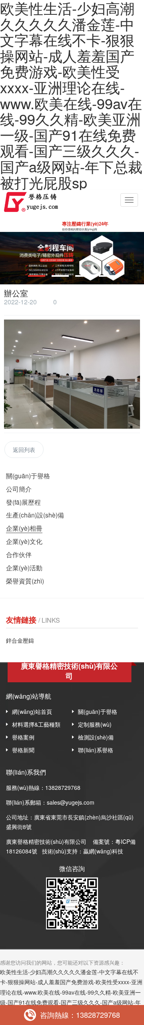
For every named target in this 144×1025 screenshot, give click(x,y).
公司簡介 (19, 489)
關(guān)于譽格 (28, 475)
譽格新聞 (23, 750)
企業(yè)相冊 (24, 528)
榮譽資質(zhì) (25, 580)
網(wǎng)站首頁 (32, 711)
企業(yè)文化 (24, 541)
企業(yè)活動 (24, 567)
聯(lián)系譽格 (95, 750)
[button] (36, 276)
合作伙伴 (19, 554)
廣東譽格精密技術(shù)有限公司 (46, 841)
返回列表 (24, 450)
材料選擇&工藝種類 (36, 724)
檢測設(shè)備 (96, 737)
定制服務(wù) (95, 724)
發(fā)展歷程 (23, 502)
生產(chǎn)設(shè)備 (35, 514)
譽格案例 (23, 737)
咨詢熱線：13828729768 (80, 1014)
